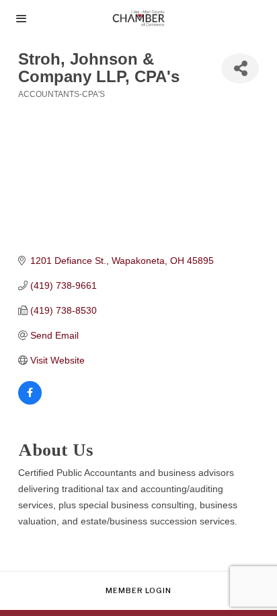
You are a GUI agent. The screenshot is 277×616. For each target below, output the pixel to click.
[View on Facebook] (30, 401)
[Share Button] (240, 68)
